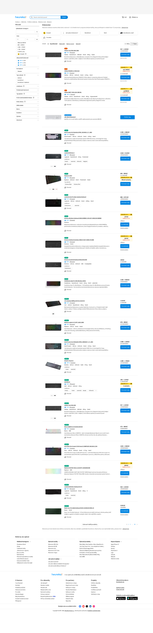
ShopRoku (93, 585)
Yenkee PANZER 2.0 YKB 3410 (71, 71)
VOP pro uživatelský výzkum (47, 599)
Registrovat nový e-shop (72, 585)
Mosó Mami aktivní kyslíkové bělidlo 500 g (90, 555)
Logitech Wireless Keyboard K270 (73, 487)
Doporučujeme (115, 542)
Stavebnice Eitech (21, 544)
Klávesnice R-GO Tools (53, 550)
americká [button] (73, 161)
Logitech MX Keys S (69, 153)
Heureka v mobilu (45, 585)
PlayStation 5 (114, 550)
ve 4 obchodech (124, 134)
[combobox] (45, 17)
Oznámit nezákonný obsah (21, 599)
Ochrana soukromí (45, 594)
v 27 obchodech (124, 363)
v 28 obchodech (124, 199)
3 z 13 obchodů (124, 74)
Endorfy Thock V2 (68, 361)
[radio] (16, 60)
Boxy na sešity (20, 552)
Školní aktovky (20, 555)
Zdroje (18, 546)
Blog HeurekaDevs (20, 596)
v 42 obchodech (124, 155)
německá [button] (79, 161)
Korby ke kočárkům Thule (23, 561)
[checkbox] (16, 43)
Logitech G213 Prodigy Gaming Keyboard (75, 197)
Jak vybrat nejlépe (54, 559)
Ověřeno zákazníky (95, 583)
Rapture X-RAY (68, 176)
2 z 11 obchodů (124, 95)
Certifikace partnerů (96, 590)
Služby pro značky (70, 592)
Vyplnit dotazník (120, 589)
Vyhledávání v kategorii (22, 28)
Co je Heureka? (19, 583)
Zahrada (113, 555)
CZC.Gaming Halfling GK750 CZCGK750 (74, 301)
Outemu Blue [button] (68, 184)
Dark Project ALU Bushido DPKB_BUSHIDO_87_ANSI (78, 132)
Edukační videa (69, 599)
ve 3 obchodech (124, 324)
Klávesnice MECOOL (53, 544)
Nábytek (113, 557)
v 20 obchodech (124, 448)
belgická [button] (85, 161)
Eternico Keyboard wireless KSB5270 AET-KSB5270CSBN (79, 240)
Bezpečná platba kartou (46, 596)
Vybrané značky (53, 542)
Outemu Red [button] (77, 184)
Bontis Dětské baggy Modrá (86, 548)
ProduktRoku (94, 587)
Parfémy (113, 546)
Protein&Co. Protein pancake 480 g (88, 552)
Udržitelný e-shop (95, 594)
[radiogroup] (27, 63)
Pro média (17, 592)
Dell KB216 (67, 382)
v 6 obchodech (123, 281)
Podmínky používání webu (93, 611)
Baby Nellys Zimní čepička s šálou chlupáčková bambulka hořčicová (92, 544)
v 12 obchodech (124, 51)
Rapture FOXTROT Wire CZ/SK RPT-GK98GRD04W (77, 468)
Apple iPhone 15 (115, 544)
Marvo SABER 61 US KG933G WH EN (73, 427)
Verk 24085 (82, 557)
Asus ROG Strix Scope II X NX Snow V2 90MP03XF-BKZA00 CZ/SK (80, 446)
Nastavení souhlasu (45, 592)
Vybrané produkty (85, 542)
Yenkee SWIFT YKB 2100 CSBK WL (73, 92)
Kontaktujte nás (120, 582)
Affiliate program (70, 596)
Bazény (113, 548)
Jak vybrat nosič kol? (53, 562)
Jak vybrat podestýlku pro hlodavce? (57, 566)
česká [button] (67, 369)
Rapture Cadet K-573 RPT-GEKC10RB (74, 322)
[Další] (137, 524)
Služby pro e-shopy (70, 587)
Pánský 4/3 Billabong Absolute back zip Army (90, 550)
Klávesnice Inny (52, 548)
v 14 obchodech (124, 407)
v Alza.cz (122, 221)
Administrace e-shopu (71, 583)
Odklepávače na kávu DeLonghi (24, 563)
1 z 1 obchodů (123, 175)
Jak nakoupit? (44, 583)
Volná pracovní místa (20, 590)
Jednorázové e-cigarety (23, 550)
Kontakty (17, 585)
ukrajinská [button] (85, 390)
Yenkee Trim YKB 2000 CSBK (71, 50)
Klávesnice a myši (42, 22)
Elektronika (23, 22)
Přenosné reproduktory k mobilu (25, 557)
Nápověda (68, 601)
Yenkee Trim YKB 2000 (70, 405)
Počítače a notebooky (32, 22)
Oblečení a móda (115, 559)
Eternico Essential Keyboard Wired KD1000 (75, 260)
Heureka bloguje (19, 594)
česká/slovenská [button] (67, 161)
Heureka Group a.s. (69, 611)
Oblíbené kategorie (23, 542)
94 (134, 524)
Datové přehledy (70, 594)
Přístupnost (18, 601)
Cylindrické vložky (21, 548)
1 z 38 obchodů (124, 381)
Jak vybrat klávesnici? (70, 117)
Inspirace (93, 592)
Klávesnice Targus (52, 552)
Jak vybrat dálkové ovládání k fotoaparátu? (58, 564)
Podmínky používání (20, 587)
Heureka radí (44, 587)
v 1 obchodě (123, 262)
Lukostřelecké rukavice (22, 559)
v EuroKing (123, 507)
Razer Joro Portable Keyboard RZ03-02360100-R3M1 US (79, 508)
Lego (112, 552)
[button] (25, 31)
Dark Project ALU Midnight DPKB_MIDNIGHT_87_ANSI (78, 342)
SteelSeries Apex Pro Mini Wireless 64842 (75, 281)
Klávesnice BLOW (52, 546)
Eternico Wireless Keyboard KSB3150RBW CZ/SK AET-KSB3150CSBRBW (82, 218)
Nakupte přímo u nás (46, 590)
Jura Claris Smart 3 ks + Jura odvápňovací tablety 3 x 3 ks (92, 546)
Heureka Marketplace (71, 590)
